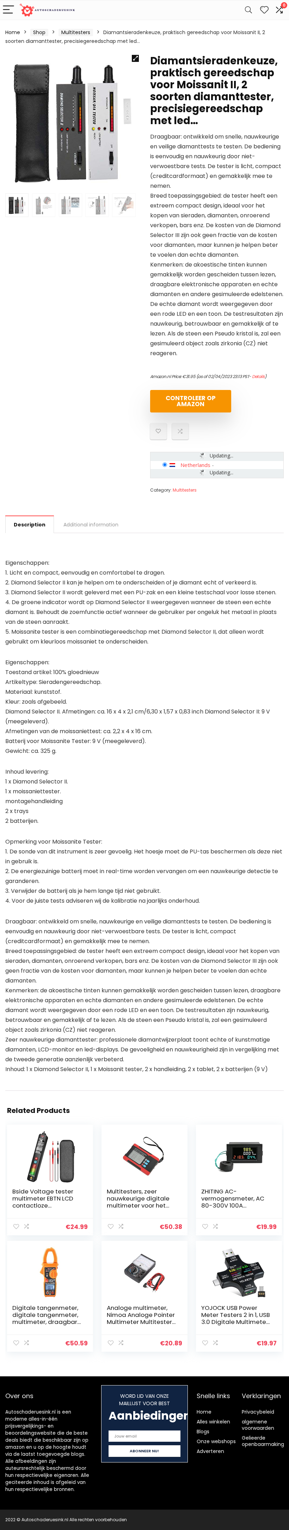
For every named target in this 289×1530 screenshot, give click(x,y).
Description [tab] (29, 524)
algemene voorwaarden (258, 1425)
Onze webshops (216, 1441)
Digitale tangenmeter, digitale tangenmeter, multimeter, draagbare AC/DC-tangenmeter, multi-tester (46, 1322)
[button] (135, 58)
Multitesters (75, 32)
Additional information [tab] (90, 524)
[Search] (248, 10)
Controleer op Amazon (191, 401)
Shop (39, 32)
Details (258, 376)
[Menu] (8, 10)
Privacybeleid (258, 1411)
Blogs (203, 1431)
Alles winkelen (213, 1421)
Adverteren (210, 1451)
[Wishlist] (264, 10)
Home (12, 32)
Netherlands (195, 464)
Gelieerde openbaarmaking (263, 1441)
